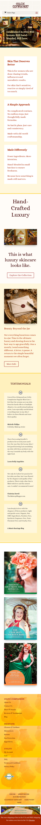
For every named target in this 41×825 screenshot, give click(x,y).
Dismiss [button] (32, 820)
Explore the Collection (21, 275)
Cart (5, 756)
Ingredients (8, 742)
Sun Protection (9, 738)
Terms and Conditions (12, 763)
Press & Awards (10, 710)
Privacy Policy (9, 767)
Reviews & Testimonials (13, 713)
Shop (19, 802)
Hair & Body (29, 800)
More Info (11, 364)
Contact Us (8, 706)
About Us (7, 702)
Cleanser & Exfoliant (12, 727)
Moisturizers (8, 731)
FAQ (5, 759)
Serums (7, 734)
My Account (8, 752)
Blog (5, 717)
